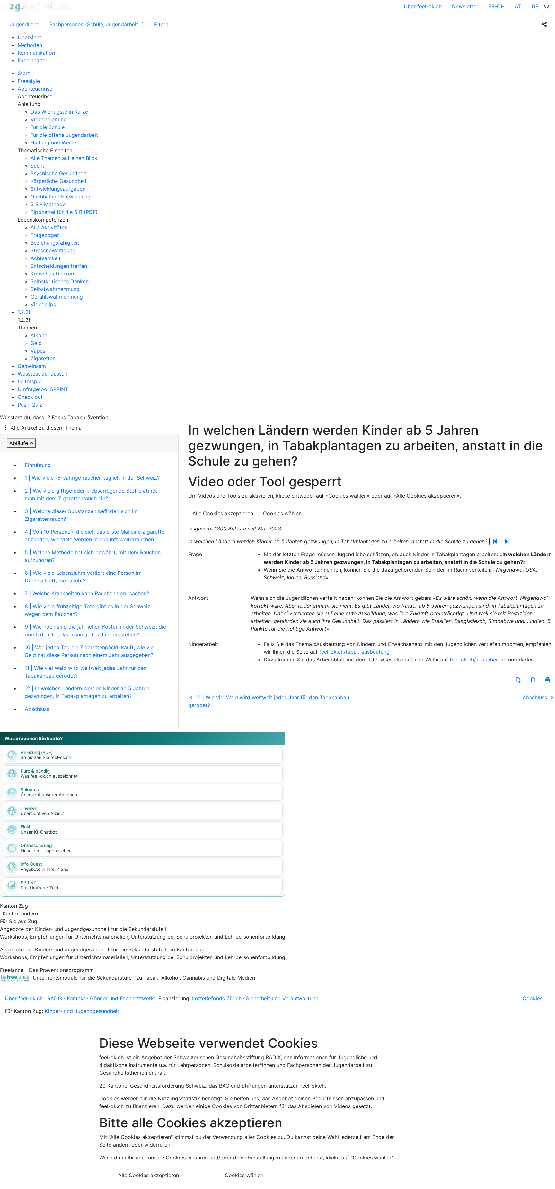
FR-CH (497, 6)
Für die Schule (48, 127)
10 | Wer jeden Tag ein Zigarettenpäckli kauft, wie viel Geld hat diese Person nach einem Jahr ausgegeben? (90, 651)
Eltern (161, 24)
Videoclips (43, 304)
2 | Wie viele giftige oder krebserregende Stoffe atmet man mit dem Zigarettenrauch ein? (91, 494)
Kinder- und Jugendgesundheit (82, 1011)
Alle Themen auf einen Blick (64, 158)
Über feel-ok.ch (423, 6)
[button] (518, 680)
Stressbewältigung (53, 250)
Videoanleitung (49, 119)
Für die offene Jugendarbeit (64, 135)
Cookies (532, 998)
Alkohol (40, 335)
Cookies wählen (282, 513)
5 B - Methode (48, 204)
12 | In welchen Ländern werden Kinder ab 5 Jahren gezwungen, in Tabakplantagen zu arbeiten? (87, 692)
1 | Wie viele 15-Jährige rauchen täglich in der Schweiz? (92, 478)
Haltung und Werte (53, 142)
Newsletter (465, 6)
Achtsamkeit (46, 258)
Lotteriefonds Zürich (217, 998)
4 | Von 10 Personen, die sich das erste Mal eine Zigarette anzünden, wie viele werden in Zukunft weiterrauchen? (94, 536)
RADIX (54, 998)
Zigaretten (43, 358)
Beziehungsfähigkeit (55, 243)
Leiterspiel (30, 381)
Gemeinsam (32, 366)
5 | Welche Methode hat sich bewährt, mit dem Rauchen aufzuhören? (93, 556)
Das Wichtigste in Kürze (59, 112)
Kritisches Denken (52, 273)
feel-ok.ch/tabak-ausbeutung (354, 652)
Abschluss (37, 709)
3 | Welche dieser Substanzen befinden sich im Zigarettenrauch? (81, 515)
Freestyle (29, 81)
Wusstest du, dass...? (43, 374)
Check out (30, 397)
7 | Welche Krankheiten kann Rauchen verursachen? (87, 593)
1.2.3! (24, 312)
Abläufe (18, 443)
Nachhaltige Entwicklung (61, 196)
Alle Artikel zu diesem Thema (46, 427)
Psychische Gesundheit (58, 173)
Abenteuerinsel (36, 88)
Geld (36, 343)
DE (535, 6)
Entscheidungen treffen (59, 266)
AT (518, 6)
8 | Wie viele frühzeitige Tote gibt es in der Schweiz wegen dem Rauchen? (87, 610)
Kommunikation (36, 52)
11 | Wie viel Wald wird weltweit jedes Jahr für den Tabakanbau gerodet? (85, 672)
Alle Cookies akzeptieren (222, 513)
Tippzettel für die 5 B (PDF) (64, 212)
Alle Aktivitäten (49, 227)
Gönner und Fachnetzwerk (122, 998)
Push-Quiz (30, 404)
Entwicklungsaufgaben (58, 189)
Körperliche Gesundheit (59, 181)
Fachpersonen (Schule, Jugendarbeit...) (96, 24)
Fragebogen (45, 235)
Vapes (38, 350)
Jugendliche (24, 24)
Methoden (30, 45)
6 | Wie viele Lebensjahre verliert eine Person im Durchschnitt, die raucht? (83, 577)
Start (24, 73)
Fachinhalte (31, 60)
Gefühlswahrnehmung (57, 296)
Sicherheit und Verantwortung (282, 998)
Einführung (38, 465)
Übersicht (29, 37)
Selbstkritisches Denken (60, 281)
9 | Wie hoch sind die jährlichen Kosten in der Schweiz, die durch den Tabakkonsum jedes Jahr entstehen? (95, 631)
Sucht (37, 165)
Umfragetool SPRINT (43, 389)
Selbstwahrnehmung (55, 289)
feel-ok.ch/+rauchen (474, 659)
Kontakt (76, 998)
